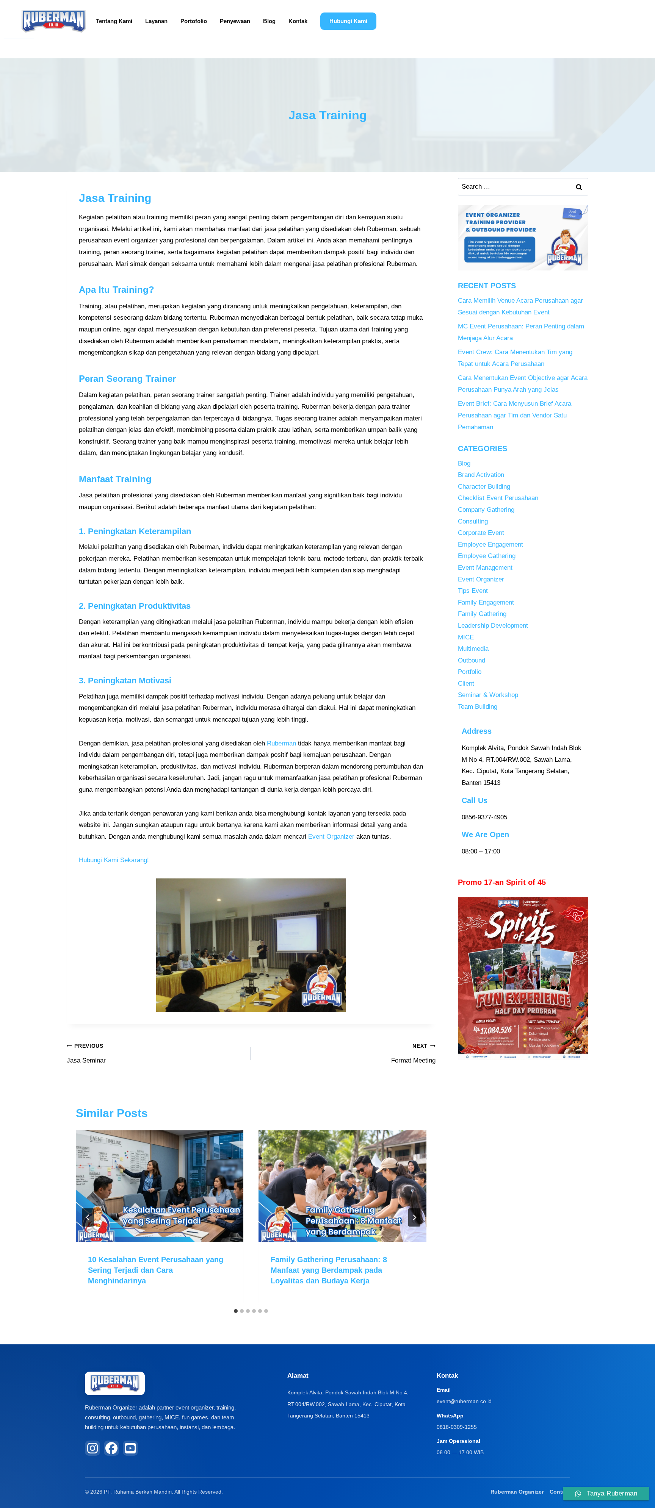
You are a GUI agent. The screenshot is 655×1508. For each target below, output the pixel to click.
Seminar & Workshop (488, 695)
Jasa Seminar (86, 1053)
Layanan (156, 21)
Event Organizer (331, 836)
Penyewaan (235, 21)
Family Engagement (486, 602)
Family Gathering (482, 613)
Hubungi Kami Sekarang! (114, 860)
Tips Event (473, 590)
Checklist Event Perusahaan (498, 498)
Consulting (473, 521)
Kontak (297, 21)
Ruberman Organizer (517, 1492)
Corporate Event (481, 532)
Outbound (471, 660)
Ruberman (281, 743)
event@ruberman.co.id (464, 1401)
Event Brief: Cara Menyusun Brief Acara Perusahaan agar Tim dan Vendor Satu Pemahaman (514, 415)
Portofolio (193, 21)
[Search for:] (523, 186)
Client (466, 683)
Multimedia (473, 648)
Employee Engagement (490, 544)
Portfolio (469, 671)
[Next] (414, 1217)
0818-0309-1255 (457, 1427)
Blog (269, 21)
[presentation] (159, 1186)
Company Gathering (486, 509)
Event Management (485, 567)
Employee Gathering (487, 555)
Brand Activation (481, 474)
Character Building (484, 486)
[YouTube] (130, 1448)
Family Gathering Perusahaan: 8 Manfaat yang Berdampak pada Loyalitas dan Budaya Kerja (329, 1270)
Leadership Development (493, 625)
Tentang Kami (114, 21)
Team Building (477, 706)
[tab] (236, 1311)
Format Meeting (413, 1053)
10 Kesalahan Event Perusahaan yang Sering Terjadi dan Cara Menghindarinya (155, 1270)
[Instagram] (92, 1448)
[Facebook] (111, 1448)
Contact (560, 1492)
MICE (466, 637)
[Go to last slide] (88, 1217)
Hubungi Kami (348, 21)
